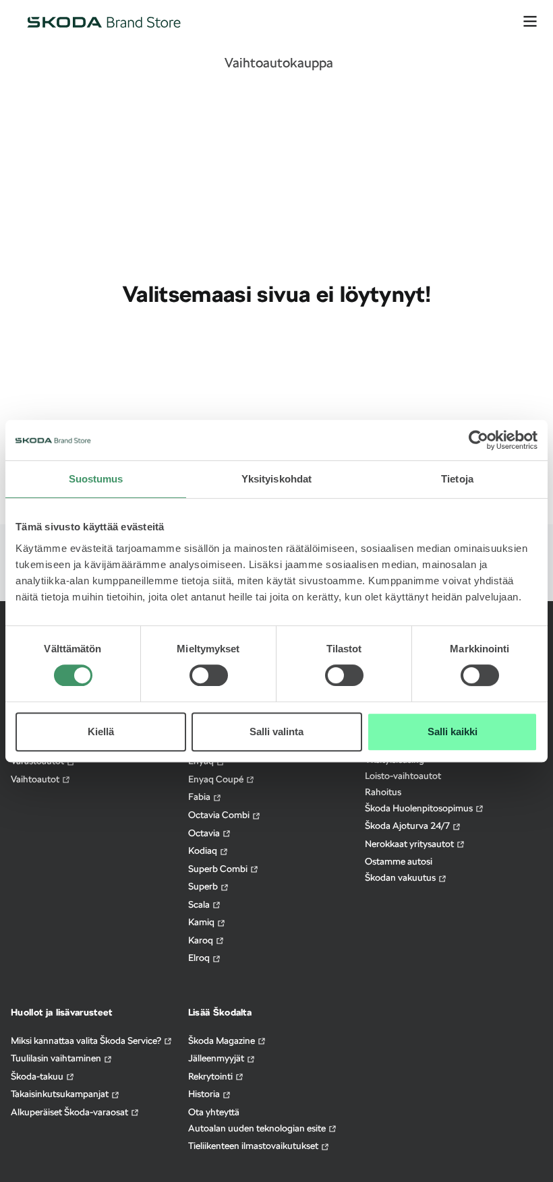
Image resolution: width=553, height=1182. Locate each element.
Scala (200, 904)
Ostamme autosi (398, 861)
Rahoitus (383, 791)
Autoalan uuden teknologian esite (258, 1128)
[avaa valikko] (530, 21)
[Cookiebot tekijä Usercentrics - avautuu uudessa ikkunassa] (478, 440)
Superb (204, 886)
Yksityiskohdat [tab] (276, 479)
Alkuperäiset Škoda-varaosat (70, 1112)
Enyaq (202, 760)
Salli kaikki (452, 731)
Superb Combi (219, 868)
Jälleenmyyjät (217, 1058)
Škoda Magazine (222, 1040)
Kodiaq (203, 850)
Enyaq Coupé (216, 779)
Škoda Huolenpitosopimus (420, 808)
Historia (205, 1093)
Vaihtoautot (36, 779)
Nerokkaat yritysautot (410, 843)
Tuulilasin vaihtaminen (57, 1058)
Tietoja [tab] (457, 479)
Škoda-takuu (38, 1076)
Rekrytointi (211, 1076)
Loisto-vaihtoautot (403, 775)
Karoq (201, 940)
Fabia (200, 796)
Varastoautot (38, 760)
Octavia (205, 833)
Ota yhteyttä (213, 1112)
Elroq (200, 957)
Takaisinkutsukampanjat (61, 1093)
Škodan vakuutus (401, 877)
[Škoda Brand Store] (104, 21)
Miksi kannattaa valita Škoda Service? (87, 1040)
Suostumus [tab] (96, 479)
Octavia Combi (220, 814)
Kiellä (101, 731)
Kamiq (202, 921)
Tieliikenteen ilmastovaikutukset (254, 1145)
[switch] (209, 666)
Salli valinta (276, 731)
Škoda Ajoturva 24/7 (408, 825)
